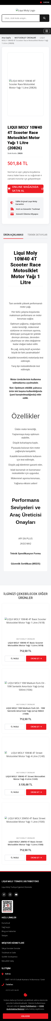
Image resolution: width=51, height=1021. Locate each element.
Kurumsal (6, 923)
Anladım (25, 1016)
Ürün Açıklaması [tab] (13, 234)
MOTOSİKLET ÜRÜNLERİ (25, 37)
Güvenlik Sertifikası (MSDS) (25, 564)
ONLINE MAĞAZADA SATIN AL (25, 188)
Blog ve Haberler (9, 931)
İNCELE (16, 658)
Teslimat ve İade (9, 952)
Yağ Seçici (6, 927)
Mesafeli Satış (8, 961)
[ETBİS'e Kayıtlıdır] (7, 906)
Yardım (46, 2)
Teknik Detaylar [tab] (37, 234)
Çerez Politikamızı (28, 1006)
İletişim (5, 935)
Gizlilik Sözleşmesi (9, 956)
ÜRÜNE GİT (35, 658)
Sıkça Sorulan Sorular (11, 948)
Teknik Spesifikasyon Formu (25, 553)
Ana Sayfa (6, 37)
